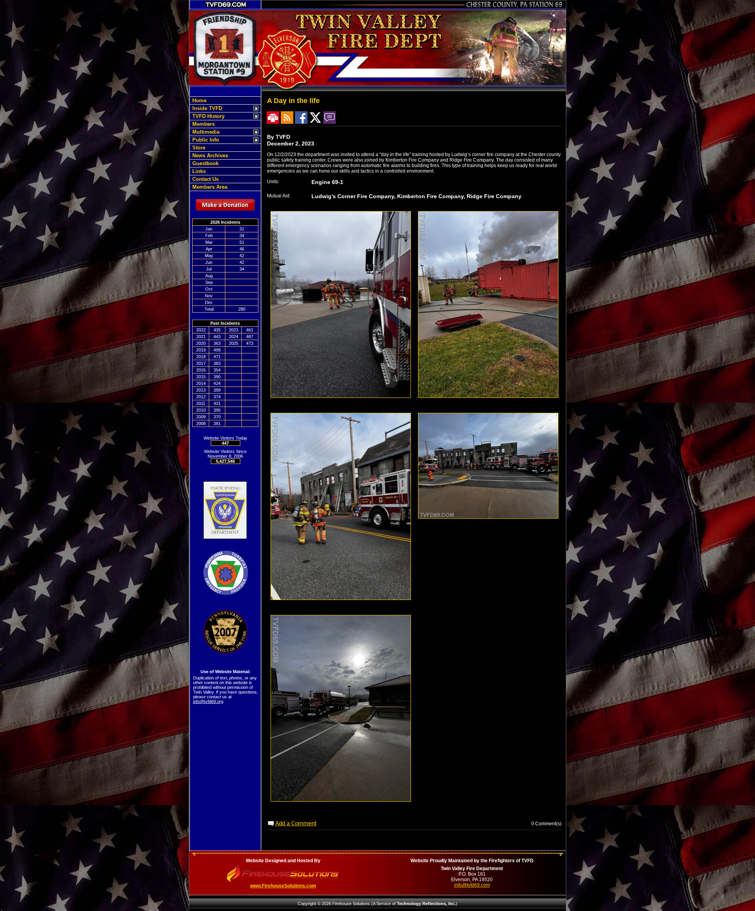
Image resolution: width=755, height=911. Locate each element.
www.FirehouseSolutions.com (283, 886)
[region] (225, 144)
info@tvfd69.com (472, 885)
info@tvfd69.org (208, 701)
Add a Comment (296, 824)
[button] (221, 108)
